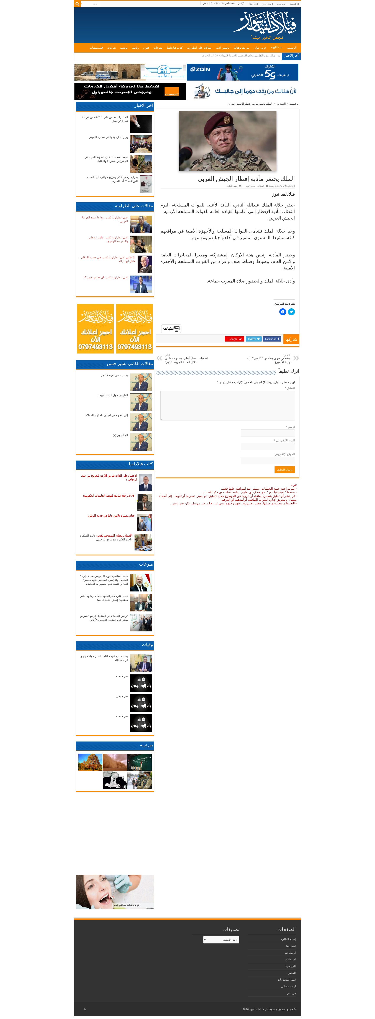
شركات (111, 47)
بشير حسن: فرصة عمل (114, 375)
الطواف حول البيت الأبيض (113, 395)
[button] (227, 141)
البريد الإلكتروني (284, 440)
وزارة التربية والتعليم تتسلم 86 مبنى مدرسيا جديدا (251, 55)
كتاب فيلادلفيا (175, 47)
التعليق (290, 388)
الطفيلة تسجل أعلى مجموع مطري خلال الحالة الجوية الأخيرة (187, 359)
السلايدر (281, 103)
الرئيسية (294, 3)
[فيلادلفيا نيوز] (265, 24)
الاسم (290, 426)
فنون (146, 47)
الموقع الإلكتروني (285, 454)
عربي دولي (259, 47)
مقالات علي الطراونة (199, 47)
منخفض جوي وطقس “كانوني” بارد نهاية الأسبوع (269, 359)
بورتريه (146, 744)
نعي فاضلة (122, 676)
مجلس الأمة (223, 47)
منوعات (158, 47)
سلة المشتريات (287, 979)
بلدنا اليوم (276, 47)
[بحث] (77, 4)
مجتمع (124, 47)
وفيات (147, 644)
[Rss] (84, 1009)
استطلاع (291, 959)
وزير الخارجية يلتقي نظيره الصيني (108, 137)
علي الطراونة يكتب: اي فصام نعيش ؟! (106, 277)
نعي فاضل (122, 696)
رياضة (135, 47)
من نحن (281, 3)
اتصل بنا (253, 3)
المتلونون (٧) (120, 435)
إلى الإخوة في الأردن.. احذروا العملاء (107, 415)
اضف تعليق (232, 186)
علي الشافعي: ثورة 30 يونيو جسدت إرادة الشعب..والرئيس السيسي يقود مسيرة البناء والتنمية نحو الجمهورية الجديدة (104, 579)
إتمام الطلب (288, 939)
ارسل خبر (267, 3)
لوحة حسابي (288, 986)
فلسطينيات (96, 47)
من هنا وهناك (241, 47)
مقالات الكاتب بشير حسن (130, 363)
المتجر (292, 972)
